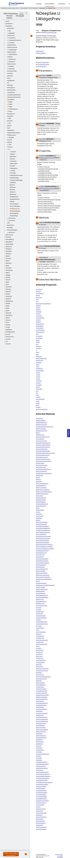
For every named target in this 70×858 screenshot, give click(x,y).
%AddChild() (39, 418)
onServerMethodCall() (42, 772)
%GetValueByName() (42, 504)
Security (8, 344)
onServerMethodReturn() (43, 776)
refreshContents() (41, 803)
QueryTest (10, 116)
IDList (8, 78)
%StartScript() (40, 599)
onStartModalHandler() (42, 778)
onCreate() (39, 758)
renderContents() (41, 809)
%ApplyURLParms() (41, 430)
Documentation (49, 3)
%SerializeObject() (41, 583)
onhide (38, 379)
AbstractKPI (10, 28)
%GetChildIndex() (41, 485)
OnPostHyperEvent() (42, 640)
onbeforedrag (40, 370)
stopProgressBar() (41, 829)
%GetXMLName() (41, 506)
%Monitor (9, 263)
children (38, 314)
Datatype (11, 66)
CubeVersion (12, 59)
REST (9, 118)
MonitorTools (10, 336)
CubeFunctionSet (12, 47)
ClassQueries (11, 35)
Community (61, 3)
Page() (38, 646)
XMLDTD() (39, 664)
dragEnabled (39, 326)
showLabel (39, 389)
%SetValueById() (41, 593)
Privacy (56, 854)
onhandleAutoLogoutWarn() (44, 782)
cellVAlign (39, 311)
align (37, 299)
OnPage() (38, 634)
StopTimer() (39, 656)
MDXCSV (12, 185)
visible (38, 403)
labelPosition (39, 360)
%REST (8, 272)
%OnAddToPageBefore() (43, 528)
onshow (38, 383)
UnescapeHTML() (41, 660)
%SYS (7, 284)
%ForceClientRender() (42, 483)
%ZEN (7, 308)
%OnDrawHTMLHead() (42, 64)
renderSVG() (39, 811)
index (37, 352)
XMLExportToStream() (42, 668)
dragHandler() (40, 701)
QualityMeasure (13, 109)
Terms (61, 854)
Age (9, 31)
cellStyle (38, 309)
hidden (38, 342)
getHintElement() (41, 735)
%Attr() (38, 433)
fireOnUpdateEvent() (42, 721)
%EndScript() (39, 475)
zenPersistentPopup (42, 409)
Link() (37, 630)
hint (37, 344)
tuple (37, 395)
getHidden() (39, 733)
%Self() (38, 581)
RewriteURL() (40, 650)
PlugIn (10, 106)
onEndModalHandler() (42, 764)
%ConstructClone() (41, 441)
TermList (9, 140)
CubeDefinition (11, 45)
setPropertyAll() (40, 821)
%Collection (9, 23)
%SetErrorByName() (42, 589)
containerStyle (40, 318)
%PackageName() (41, 565)
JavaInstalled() (40, 628)
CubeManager (12, 49)
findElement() (40, 715)
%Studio (8, 291)
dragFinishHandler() (42, 699)
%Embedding (10, 239)
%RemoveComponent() (42, 575)
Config (8, 327)
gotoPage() (39, 748)
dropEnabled (39, 328)
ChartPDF (12, 166)
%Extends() (39, 481)
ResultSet (9, 121)
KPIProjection (11, 87)
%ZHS (7, 310)
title (37, 393)
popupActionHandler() (42, 801)
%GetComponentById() (42, 489)
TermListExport (14, 204)
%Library (8, 258)
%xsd (7, 322)
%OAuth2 (9, 268)
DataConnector (11, 64)
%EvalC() (38, 479)
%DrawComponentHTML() (43, 461)
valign (37, 401)
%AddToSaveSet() (41, 428)
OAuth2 (8, 339)
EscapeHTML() (40, 611)
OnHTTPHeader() (41, 632)
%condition (39, 289)
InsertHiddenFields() (42, 624)
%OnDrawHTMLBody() (42, 540)
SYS (7, 341)
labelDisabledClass (41, 358)
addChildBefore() (41, 685)
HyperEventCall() (41, 615)
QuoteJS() (38, 648)
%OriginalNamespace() (42, 563)
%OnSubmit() (40, 557)
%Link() (38, 512)
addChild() (39, 681)
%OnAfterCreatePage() (42, 62)
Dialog (13, 170)
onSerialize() (39, 770)
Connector (11, 42)
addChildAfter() (40, 683)
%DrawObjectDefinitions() (43, 469)
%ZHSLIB (8, 313)
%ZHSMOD (9, 315)
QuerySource (11, 114)
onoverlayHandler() (41, 792)
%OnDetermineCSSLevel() (43, 536)
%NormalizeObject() (42, 522)
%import (38, 291)
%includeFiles (40, 293)
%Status (43, 224)
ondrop (38, 377)
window (38, 407)
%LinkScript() (40, 516)
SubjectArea (10, 130)
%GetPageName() (41, 498)
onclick (38, 372)
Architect (12, 159)
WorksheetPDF (14, 213)
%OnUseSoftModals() (42, 559)
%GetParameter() (41, 500)
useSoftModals (40, 399)
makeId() (38, 756)
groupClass (39, 336)
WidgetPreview (51, 8)
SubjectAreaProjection (13, 132)
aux (37, 301)
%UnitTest (9, 296)
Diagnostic (11, 68)
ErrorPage (13, 173)
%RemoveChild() (41, 571)
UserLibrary (11, 218)
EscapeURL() (39, 613)
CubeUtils (10, 57)
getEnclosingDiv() (41, 731)
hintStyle (38, 348)
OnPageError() (40, 636)
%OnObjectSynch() (41, 552)
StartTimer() (39, 654)
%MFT (7, 261)
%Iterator (8, 253)
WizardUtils (10, 225)
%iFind (8, 317)
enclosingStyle (40, 332)
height (38, 340)
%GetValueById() (41, 502)
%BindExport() (40, 435)
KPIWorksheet (11, 90)
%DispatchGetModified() (43, 445)
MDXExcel (13, 187)
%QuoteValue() (40, 567)
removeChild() (40, 805)
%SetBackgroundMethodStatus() (45, 585)
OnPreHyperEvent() (41, 644)
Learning (38, 3)
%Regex (8, 275)
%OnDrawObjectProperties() (44, 544)
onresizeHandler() (41, 794)
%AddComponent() (41, 424)
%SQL (7, 282)
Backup (8, 325)
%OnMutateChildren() (42, 550)
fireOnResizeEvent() (41, 717)
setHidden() (39, 815)
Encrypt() (38, 609)
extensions (11, 232)
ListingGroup (11, 92)
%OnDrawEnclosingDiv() (43, 538)
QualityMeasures (15, 199)
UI (46, 8)
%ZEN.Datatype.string (46, 158)
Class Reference (24, 8)
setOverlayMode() (41, 817)
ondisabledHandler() (42, 780)
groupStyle (39, 338)
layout (38, 364)
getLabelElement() (41, 737)
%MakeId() (39, 518)
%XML (8, 306)
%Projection (9, 270)
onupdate (38, 385)
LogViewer (13, 182)
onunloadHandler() (41, 796)
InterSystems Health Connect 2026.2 (10, 8)
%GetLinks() (39, 496)
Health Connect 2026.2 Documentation (11, 854)
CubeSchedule (12, 54)
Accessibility (60, 857)
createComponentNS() (42, 695)
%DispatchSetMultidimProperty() (45, 453)
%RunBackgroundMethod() (44, 579)
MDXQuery (13, 194)
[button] (37, 70)
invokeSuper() (40, 750)
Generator (10, 76)
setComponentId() (41, 813)
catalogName (40, 51)
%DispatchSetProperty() (43, 455)
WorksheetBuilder (15, 211)
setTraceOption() (41, 823)
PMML (10, 104)
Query (10, 111)
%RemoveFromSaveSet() (43, 577)
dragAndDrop (40, 324)
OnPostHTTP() (40, 638)
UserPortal (11, 220)
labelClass (39, 356)
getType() (38, 746)
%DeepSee (42, 8)
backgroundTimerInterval (43, 303)
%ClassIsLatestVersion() (43, 437)
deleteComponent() (41, 697)
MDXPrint (12, 192)
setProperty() (40, 819)
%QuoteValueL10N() (42, 569)
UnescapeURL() (40, 662)
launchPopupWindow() (42, 754)
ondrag (38, 375)
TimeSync (10, 147)
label (37, 354)
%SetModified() (40, 591)
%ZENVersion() (40, 603)
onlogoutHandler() (41, 790)
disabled (38, 322)
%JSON (8, 256)
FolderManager (14, 178)
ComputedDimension (14, 40)
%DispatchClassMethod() (43, 443)
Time (9, 144)
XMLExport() (39, 666)
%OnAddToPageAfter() (42, 526)
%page (38, 295)
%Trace (8, 294)
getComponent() (41, 727)
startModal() (39, 825)
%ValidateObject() (41, 601)
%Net (7, 265)
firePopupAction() (41, 723)
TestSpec (9, 142)
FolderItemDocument (16, 175)
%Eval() (38, 477)
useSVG (38, 397)
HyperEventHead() (41, 618)
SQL (9, 123)
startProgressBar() (41, 827)
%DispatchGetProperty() (43, 447)
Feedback (68, 432)
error (37, 334)
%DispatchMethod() (41, 449)
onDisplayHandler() (41, 762)
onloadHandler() (41, 788)
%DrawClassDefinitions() (43, 459)
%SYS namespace (34, 8)
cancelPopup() (40, 687)
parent (38, 387)
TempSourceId (11, 135)
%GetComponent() (41, 487)
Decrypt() (38, 607)
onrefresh (39, 381)
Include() (38, 620)
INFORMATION (10, 332)
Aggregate (11, 33)
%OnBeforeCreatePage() (43, 530)
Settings (12, 201)
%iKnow (8, 320)
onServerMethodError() (43, 774)
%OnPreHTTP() (40, 555)
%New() (38, 520)
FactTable (10, 73)
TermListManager (15, 206)
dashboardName (41, 53)
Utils (8, 223)
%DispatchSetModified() (43, 451)
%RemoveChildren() (41, 573)
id (36, 350)
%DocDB (8, 237)
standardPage (14, 216)
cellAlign (38, 305)
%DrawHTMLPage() (41, 465)
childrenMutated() (41, 689)
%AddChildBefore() (41, 422)
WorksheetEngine (12, 230)
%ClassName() (40, 439)
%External (9, 246)
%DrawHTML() (40, 463)
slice (37, 391)
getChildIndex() (40, 725)
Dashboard (11, 61)
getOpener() (39, 740)
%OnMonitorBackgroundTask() (45, 548)
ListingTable (10, 99)
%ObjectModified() (41, 524)
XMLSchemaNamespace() (43, 676)
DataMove (9, 329)
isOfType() (39, 752)
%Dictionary (9, 234)
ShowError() (39, 652)
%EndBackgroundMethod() (44, 473)
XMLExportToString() (42, 670)
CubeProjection (11, 52)
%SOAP (8, 280)
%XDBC (8, 303)
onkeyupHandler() (41, 786)
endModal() (39, 711)
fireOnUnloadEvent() (42, 719)
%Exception (9, 242)
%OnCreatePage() (41, 534)
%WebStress (9, 301)
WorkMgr (10, 227)
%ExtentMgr (9, 244)
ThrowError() (39, 658)
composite (39, 316)
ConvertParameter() (41, 605)
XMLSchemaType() (41, 679)
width (37, 405)
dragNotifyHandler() (42, 703)
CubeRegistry (13, 168)
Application (13, 156)
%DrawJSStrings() (41, 467)
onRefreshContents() (42, 768)
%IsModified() (40, 510)
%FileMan (9, 249)
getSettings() (39, 744)
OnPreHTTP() (40, 642)
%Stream (8, 289)
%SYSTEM (9, 287)
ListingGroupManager (16, 180)
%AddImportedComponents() (44, 426)
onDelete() (39, 760)
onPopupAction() (41, 766)
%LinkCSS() (39, 514)
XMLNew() (39, 672)
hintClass (38, 346)
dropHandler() (40, 707)
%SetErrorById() (40, 587)
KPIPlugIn (10, 85)
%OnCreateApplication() (43, 532)
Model (10, 102)
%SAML (8, 277)
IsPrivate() (39, 626)
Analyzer (12, 154)
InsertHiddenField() (41, 622)
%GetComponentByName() (44, 491)
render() (38, 807)
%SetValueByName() (42, 595)
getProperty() (40, 742)
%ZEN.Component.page (49, 32)
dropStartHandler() (41, 709)
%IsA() (38, 508)
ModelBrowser (14, 197)
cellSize (38, 307)
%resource (39, 297)
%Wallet (8, 299)
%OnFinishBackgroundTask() (44, 546)
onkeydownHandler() (42, 784)
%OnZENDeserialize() (42, 561)
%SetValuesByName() (42, 597)
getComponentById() (42, 729)
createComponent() (41, 693)
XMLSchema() (40, 674)
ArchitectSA (13, 161)
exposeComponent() (42, 713)
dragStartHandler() (41, 705)
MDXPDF (12, 189)
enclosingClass (40, 330)
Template (11, 137)
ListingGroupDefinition (14, 95)
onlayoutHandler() (41, 66)
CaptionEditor (14, 163)
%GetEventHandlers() (42, 494)
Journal (8, 334)
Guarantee (60, 856)
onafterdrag (39, 368)
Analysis (13, 151)
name (37, 366)
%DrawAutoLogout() (42, 457)
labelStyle (38, 362)
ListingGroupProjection (14, 97)
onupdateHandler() (41, 798)
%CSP (7, 21)
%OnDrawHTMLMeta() (42, 542)
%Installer (9, 251)
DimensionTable (12, 71)
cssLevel (38, 320)
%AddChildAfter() (41, 420)
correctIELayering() (41, 691)
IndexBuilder (11, 80)
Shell (8, 128)
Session (9, 125)
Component (11, 38)
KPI (8, 83)
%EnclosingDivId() (41, 471)
